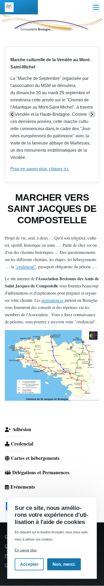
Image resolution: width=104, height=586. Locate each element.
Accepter (29, 564)
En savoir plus (26, 550)
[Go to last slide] (12, 114)
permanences (52, 300)
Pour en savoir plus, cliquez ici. (39, 169)
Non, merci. (64, 564)
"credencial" (25, 266)
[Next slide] (91, 114)
